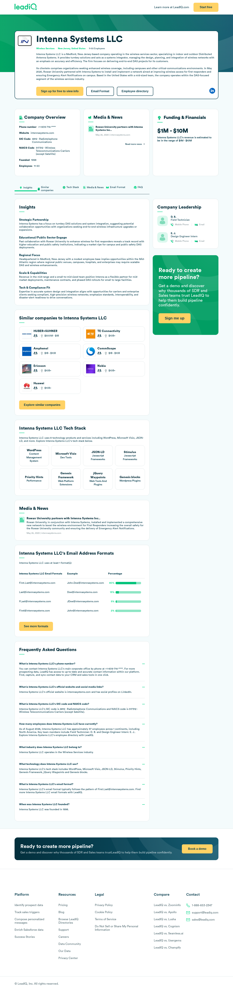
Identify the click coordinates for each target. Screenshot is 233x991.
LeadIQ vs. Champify (167, 947)
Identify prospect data (29, 905)
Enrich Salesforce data (29, 929)
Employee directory (135, 91)
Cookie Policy (103, 912)
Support (63, 929)
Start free (206, 7)
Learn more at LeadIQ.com (171, 7)
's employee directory (53, 735)
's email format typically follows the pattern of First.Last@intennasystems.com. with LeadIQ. (80, 788)
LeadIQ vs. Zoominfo (167, 905)
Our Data (64, 951)
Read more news (133, 144)
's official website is (75, 689)
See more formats (36, 626)
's (78, 708)
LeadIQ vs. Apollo (165, 912)
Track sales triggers (27, 912)
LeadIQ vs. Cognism (167, 926)
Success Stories (25, 936)
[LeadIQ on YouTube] (216, 983)
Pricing (63, 905)
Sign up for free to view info (60, 91)
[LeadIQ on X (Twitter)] (210, 983)
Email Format (100, 91)
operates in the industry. (56, 750)
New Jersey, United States (72, 48)
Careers (63, 936)
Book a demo (197, 848)
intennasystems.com (79, 692)
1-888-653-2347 (202, 905)
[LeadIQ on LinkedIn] (213, 983)
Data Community (69, 944)
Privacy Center (68, 958)
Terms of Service (105, 919)
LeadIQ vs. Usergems (167, 940)
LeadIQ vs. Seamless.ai (168, 933)
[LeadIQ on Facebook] (208, 983)
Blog (61, 912)
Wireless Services (73, 752)
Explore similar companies (42, 404)
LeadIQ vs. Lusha (165, 919)
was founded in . (44, 807)
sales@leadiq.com (203, 919)
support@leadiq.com (205, 912)
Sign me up (174, 318)
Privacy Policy (104, 905)
